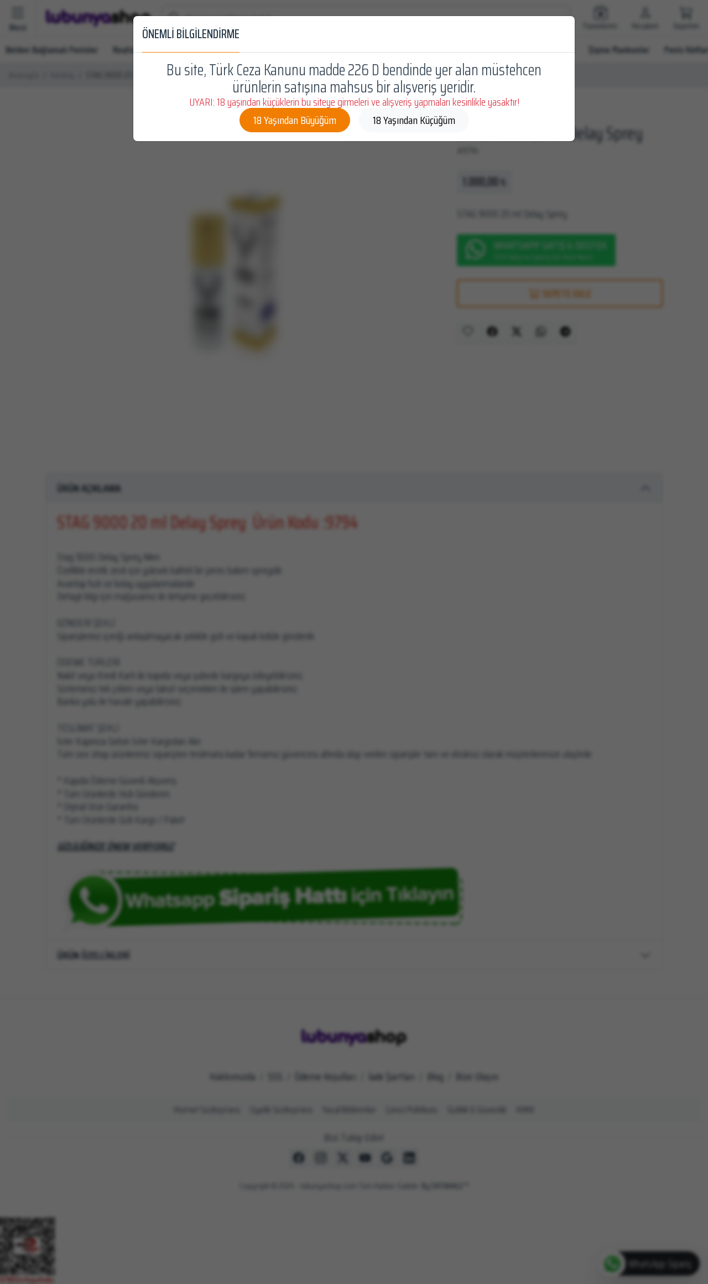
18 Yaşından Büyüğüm (294, 120)
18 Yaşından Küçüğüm (414, 120)
